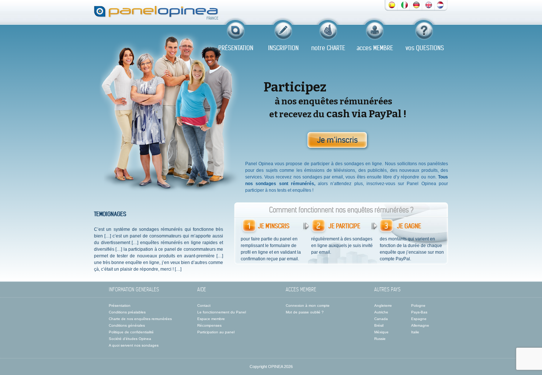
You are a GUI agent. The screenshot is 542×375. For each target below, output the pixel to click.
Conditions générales (127, 325)
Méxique (381, 332)
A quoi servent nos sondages (134, 345)
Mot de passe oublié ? (305, 312)
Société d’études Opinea (130, 339)
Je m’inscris (337, 140)
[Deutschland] (416, 4)
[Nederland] (440, 4)
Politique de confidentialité (131, 332)
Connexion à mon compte (308, 305)
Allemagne (420, 325)
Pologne (418, 305)
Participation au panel (215, 332)
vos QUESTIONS (425, 48)
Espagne (419, 319)
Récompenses (209, 325)
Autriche (381, 312)
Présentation (120, 305)
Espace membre (211, 319)
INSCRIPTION (283, 48)
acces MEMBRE (375, 48)
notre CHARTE (328, 48)
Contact (204, 305)
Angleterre (383, 305)
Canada (381, 319)
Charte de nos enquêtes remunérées (140, 319)
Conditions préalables (127, 312)
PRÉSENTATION (235, 48)
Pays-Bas (419, 312)
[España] (392, 4)
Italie (415, 332)
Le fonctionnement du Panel (221, 312)
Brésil (378, 325)
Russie (380, 339)
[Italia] (404, 4)
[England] (429, 4)
